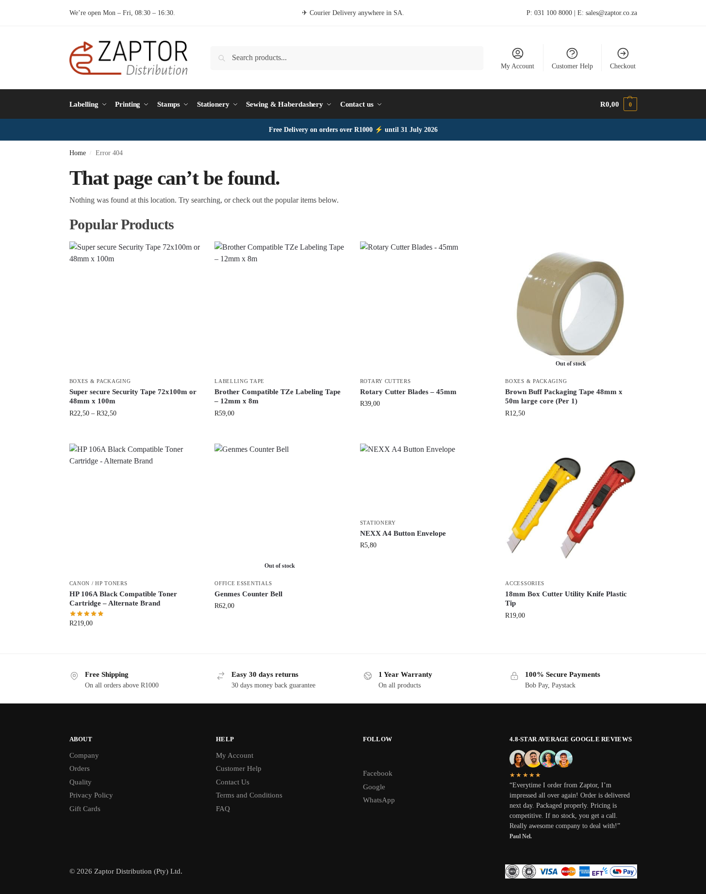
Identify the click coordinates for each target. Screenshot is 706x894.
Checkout (623, 66)
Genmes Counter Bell (248, 594)
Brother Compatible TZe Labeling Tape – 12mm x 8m (277, 396)
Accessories (524, 583)
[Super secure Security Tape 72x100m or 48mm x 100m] (134, 306)
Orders (79, 768)
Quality (80, 782)
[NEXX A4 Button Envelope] (425, 479)
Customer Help (572, 66)
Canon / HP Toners (98, 583)
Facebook (378, 773)
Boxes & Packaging (100, 381)
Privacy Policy (91, 795)
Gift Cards (84, 809)
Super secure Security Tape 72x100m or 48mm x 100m (133, 396)
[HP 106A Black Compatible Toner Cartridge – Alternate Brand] (134, 509)
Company (84, 755)
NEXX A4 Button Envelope (403, 533)
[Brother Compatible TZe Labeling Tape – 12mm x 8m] (279, 306)
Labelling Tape (239, 381)
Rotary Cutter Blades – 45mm (408, 392)
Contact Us (232, 782)
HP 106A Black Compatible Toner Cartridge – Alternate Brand (123, 598)
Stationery (378, 523)
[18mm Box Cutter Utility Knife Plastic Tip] (570, 509)
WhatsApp (379, 800)
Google (374, 787)
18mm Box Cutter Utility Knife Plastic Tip (566, 598)
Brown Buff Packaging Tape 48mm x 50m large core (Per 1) (564, 396)
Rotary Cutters (385, 381)
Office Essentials (243, 583)
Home (77, 153)
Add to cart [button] (426, 424)
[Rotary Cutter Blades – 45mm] (425, 306)
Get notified (571, 433)
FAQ (223, 809)
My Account (517, 66)
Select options (135, 433)
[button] (618, 104)
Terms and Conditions (249, 795)
